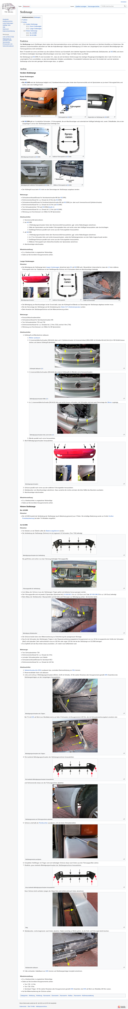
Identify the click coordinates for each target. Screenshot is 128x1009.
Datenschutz (23, 1006)
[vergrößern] (56, 115)
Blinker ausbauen (34, 338)
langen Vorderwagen (53, 267)
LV (109, 267)
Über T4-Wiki (31, 1006)
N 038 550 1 (68, 594)
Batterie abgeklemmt (52, 531)
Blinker (110, 402)
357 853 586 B (94, 594)
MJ (112, 51)
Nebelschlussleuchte (31, 670)
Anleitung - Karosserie (43, 995)
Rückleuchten (43, 823)
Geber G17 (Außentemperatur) (71, 307)
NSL (39, 670)
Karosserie (55, 995)
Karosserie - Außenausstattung (84, 995)
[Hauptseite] (9, 8)
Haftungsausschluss (41, 1006)
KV (40, 189)
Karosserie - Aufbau (66, 995)
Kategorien (24, 995)
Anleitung (32, 995)
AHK (105, 675)
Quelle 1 (51, 207)
